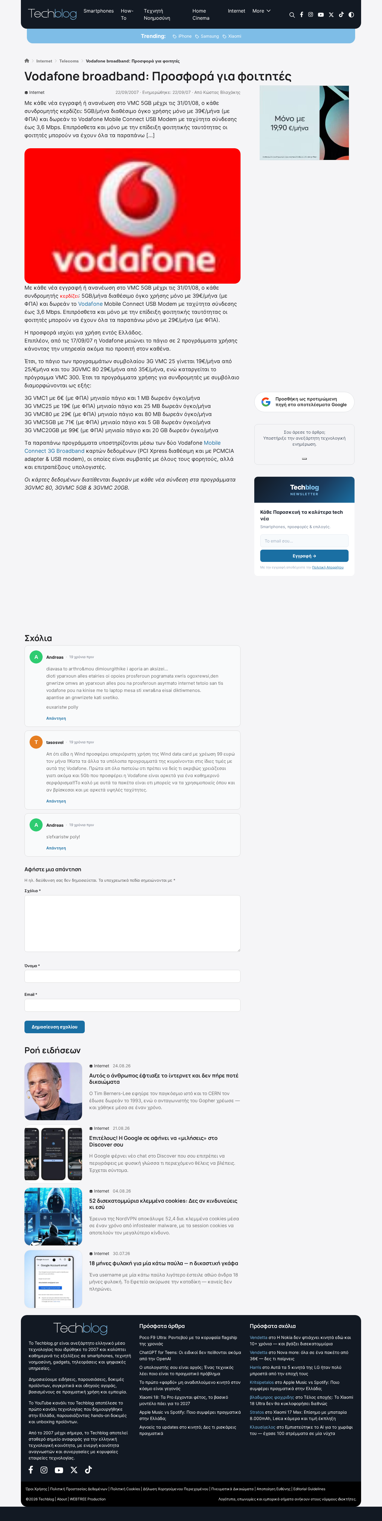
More (258, 11)
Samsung (210, 36)
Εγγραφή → (304, 555)
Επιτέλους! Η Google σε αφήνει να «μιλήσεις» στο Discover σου (153, 1141)
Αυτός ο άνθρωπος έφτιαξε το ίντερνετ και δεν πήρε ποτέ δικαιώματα (163, 1079)
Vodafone (90, 304)
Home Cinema (201, 14)
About (62, 1499)
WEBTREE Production (88, 1499)
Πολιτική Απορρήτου (328, 567)
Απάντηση (56, 718)
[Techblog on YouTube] (321, 14)
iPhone (185, 36)
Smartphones (99, 11)
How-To (127, 14)
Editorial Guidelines (309, 1489)
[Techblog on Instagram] (310, 14)
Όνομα (32, 965)
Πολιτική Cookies (125, 1489)
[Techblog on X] (331, 14)
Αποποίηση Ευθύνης (273, 1489)
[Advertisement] (132, 561)
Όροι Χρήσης (36, 1489)
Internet (236, 11)
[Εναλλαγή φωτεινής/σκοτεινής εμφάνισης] (351, 14)
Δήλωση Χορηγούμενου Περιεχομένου (175, 1489)
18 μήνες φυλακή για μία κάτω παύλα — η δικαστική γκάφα (163, 1263)
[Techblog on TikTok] (341, 14)
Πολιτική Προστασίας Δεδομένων (78, 1489)
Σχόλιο (32, 890)
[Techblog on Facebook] (301, 14)
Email (30, 994)
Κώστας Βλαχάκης (222, 92)
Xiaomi (234, 36)
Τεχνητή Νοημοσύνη (157, 14)
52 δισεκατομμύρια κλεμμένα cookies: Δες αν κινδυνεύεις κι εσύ (163, 1204)
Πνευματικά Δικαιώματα (232, 1489)
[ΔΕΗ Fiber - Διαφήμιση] (304, 122)
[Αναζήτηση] (292, 14)
